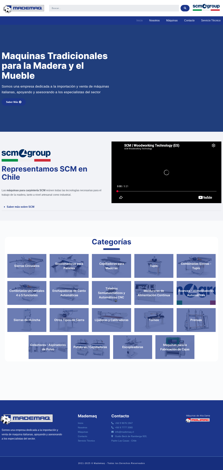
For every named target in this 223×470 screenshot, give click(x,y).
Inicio (139, 20)
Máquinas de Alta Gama (198, 415)
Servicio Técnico (211, 20)
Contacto (189, 20)
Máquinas (172, 20)
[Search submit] (185, 8)
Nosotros (154, 20)
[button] (111, 207)
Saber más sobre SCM (20, 206)
